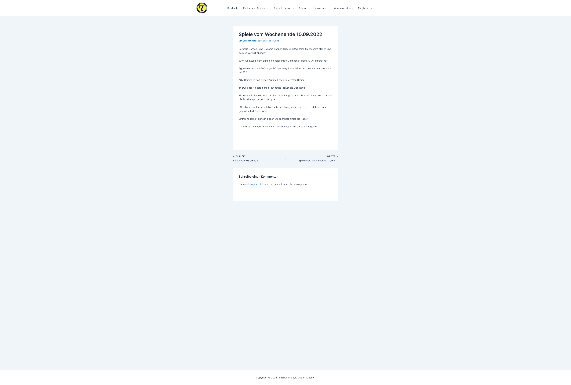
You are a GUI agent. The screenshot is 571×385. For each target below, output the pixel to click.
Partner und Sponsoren (256, 8)
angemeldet (256, 184)
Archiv (302, 8)
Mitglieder (363, 8)
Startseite (232, 8)
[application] (292, 8)
